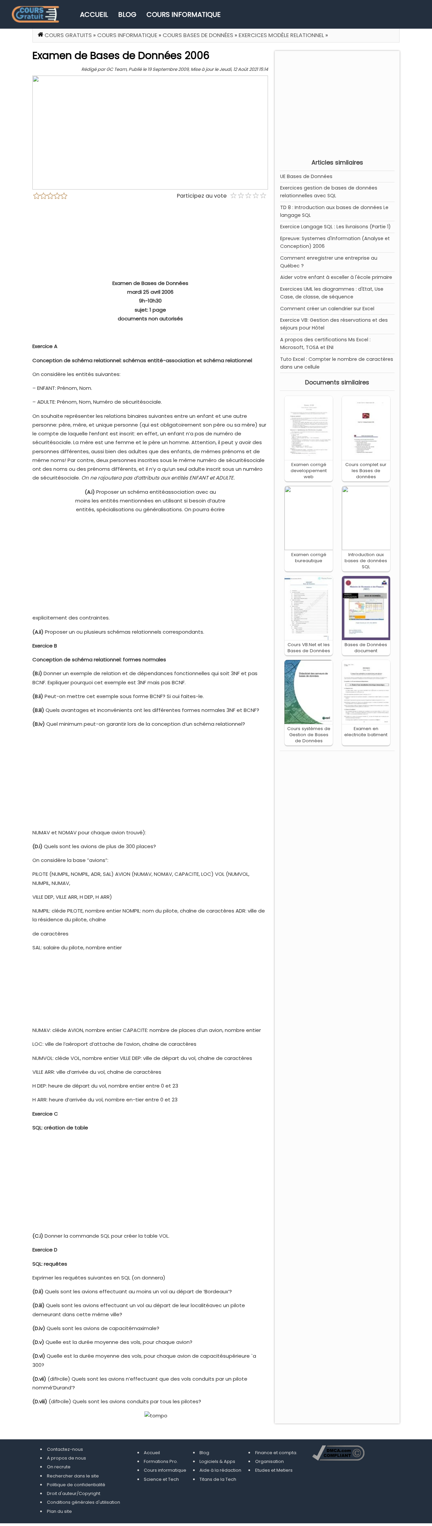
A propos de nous (66, 1458)
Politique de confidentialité (76, 1484)
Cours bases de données (198, 35)
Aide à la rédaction (220, 1470)
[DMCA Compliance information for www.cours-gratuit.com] (339, 1454)
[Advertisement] (337, 103)
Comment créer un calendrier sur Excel (327, 308)
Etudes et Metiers (274, 1470)
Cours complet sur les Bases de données (365, 470)
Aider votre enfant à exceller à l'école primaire (336, 277)
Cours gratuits (68, 35)
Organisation (269, 1461)
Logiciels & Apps (217, 1461)
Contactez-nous (65, 1449)
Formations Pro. (161, 1461)
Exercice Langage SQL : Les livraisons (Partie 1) (335, 226)
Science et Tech (161, 1479)
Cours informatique (183, 14)
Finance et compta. (276, 1452)
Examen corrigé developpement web (309, 470)
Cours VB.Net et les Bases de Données (309, 647)
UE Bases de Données (306, 176)
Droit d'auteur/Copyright (73, 1493)
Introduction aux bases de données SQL (366, 560)
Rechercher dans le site (73, 1476)
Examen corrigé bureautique (308, 557)
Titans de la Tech (217, 1479)
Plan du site (59, 1511)
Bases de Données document (366, 647)
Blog (127, 14)
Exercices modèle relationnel (281, 35)
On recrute (59, 1467)
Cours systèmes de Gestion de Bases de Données (308, 734)
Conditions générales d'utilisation (83, 1502)
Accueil (94, 14)
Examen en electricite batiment (365, 731)
